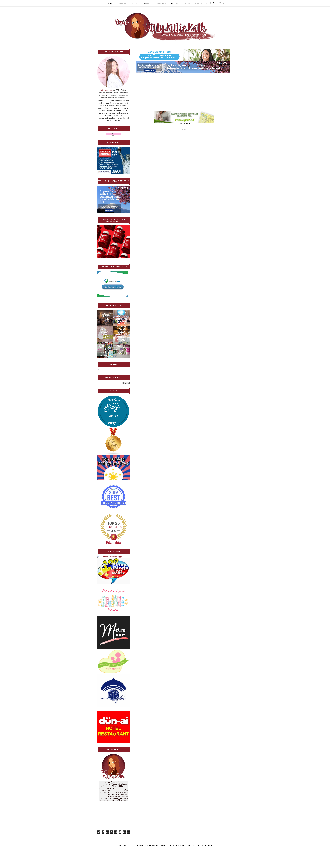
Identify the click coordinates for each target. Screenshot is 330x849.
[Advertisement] (184, 91)
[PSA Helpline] (184, 117)
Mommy (135, 3)
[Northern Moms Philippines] (113, 600)
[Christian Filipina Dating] (184, 55)
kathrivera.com (106, 90)
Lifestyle (122, 3)
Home (109, 3)
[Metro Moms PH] (113, 632)
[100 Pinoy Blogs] (113, 571)
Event (198, 3)
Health (174, 3)
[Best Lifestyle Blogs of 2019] (113, 496)
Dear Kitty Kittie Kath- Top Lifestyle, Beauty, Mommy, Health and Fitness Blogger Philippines (168, 845)
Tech (186, 3)
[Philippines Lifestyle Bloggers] (113, 441)
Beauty (147, 3)
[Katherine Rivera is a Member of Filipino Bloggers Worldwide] (113, 690)
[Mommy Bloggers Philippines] (113, 661)
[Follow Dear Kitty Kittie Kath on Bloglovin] (113, 134)
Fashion (161, 3)
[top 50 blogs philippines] (113, 467)
